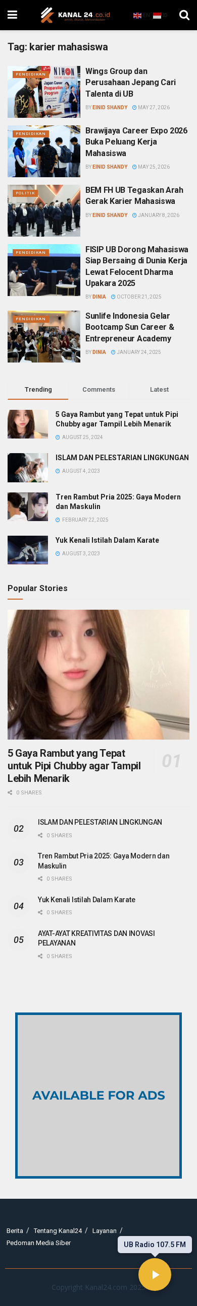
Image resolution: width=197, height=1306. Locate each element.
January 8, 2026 (158, 215)
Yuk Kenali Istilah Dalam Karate (107, 540)
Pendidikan (31, 74)
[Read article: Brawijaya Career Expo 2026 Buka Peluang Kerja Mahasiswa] (44, 151)
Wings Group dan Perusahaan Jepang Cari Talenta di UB (130, 82)
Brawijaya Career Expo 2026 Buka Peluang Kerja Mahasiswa (136, 142)
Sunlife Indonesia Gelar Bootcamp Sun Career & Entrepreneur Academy (129, 327)
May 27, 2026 (153, 107)
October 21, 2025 (139, 297)
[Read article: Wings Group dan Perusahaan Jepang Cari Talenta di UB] (44, 92)
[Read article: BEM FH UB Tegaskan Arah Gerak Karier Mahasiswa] (44, 211)
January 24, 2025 (138, 352)
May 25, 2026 (153, 167)
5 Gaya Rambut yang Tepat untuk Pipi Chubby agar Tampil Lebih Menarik (74, 765)
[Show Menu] (12, 15)
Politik (25, 193)
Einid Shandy (109, 107)
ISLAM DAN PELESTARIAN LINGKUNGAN (122, 458)
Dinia (99, 297)
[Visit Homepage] (75, 15)
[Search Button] (184, 15)
